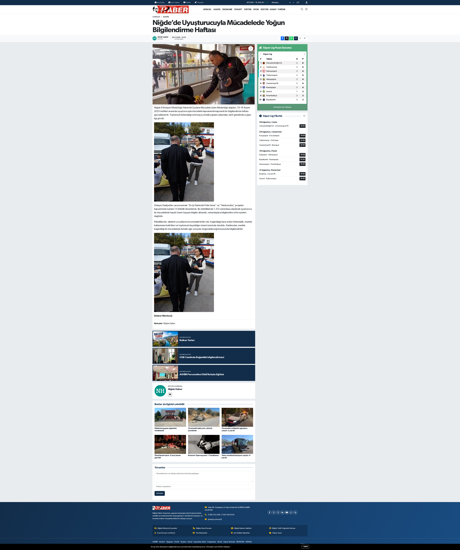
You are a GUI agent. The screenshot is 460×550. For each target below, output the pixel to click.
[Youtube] (287, 512)
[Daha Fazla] (296, 38)
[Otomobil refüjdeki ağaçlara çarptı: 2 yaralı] (237, 417)
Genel (189, 542)
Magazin (169, 542)
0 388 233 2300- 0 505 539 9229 (221, 515)
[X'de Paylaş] (287, 38)
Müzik (219, 542)
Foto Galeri (175, 2)
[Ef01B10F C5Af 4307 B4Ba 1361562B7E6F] (184, 162)
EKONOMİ (227, 9)
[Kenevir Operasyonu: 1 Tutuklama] (204, 444)
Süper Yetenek (229, 542)
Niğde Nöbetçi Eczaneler (167, 528)
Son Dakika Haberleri (242, 533)
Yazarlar (200, 2)
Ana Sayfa (160, 2)
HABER (155, 542)
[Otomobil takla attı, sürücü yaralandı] (204, 417)
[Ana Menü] (306, 9)
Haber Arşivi (277, 533)
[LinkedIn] (282, 512)
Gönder (159, 493)
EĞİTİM (247, 9)
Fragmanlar (211, 542)
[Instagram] (278, 512)
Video (188, 2)
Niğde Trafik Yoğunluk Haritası (283, 528)
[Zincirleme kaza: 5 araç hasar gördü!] (170, 444)
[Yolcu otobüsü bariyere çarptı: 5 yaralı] (237, 444)
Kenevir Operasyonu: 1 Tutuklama (203, 455)
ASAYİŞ (216, 9)
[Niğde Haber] (160, 391)
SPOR (256, 9)
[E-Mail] (170, 395)
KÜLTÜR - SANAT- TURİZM (273, 9)
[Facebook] (269, 512)
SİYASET (238, 9)
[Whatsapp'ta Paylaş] (291, 38)
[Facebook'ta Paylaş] (282, 38)
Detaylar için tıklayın (282, 107)
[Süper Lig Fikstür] (304, 116)
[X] (274, 512)
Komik (177, 542)
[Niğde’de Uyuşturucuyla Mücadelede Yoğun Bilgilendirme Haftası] (203, 74)
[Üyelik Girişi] (306, 2)
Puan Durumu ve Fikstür (166, 533)
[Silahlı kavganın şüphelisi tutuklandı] (170, 417)
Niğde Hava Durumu (204, 528)
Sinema (183, 542)
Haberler (156, 17)
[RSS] (295, 512)
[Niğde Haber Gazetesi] (170, 9)
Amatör (162, 542)
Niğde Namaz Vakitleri (242, 528)
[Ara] (302, 9)
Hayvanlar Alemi (200, 542)
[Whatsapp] (291, 512)
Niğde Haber (175, 389)
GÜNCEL (207, 9)
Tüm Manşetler (201, 533)
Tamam (305, 546)
